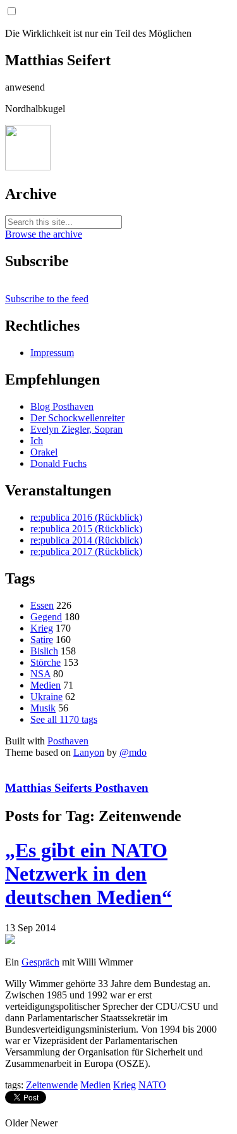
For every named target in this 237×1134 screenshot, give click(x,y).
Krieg (41, 628)
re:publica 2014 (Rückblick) (86, 540)
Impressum (52, 352)
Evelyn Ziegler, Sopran (76, 429)
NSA (40, 673)
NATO (152, 1085)
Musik (43, 708)
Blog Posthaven (62, 406)
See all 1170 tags (63, 719)
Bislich (44, 651)
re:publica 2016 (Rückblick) (86, 517)
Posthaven (67, 741)
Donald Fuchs (58, 463)
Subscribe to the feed (46, 298)
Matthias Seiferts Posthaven (77, 787)
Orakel (44, 452)
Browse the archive (43, 234)
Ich (36, 440)
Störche (45, 662)
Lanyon (88, 752)
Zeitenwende (52, 1085)
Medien (45, 685)
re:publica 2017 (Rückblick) (86, 551)
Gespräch (40, 962)
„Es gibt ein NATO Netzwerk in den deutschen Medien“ (88, 873)
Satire (41, 639)
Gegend (46, 616)
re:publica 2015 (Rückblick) (86, 528)
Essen (42, 605)
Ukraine (46, 696)
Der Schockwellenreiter (77, 417)
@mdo (133, 752)
